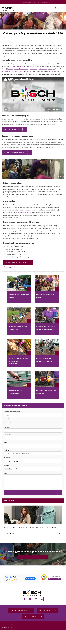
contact (46, 215)
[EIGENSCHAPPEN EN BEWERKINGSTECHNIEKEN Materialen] (47, 398)
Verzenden (9, 493)
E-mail (6, 442)
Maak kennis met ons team (12, 129)
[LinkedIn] (42, 599)
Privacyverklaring (7, 624)
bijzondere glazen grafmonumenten (17, 69)
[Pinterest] (36, 599)
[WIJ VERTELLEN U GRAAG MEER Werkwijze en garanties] (47, 366)
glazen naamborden (18, 66)
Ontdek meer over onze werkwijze (14, 152)
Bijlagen (6, 465)
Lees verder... (46, 2)
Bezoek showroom (30, 616)
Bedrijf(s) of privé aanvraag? (12, 412)
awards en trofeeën (17, 71)
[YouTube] (30, 599)
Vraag (6, 473)
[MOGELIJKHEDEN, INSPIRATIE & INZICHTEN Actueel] (19, 302)
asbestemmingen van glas (47, 69)
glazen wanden (6, 71)
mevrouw (15, 423)
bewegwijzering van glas (33, 66)
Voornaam (7, 427)
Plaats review (30, 578)
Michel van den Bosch (24, 212)
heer (7, 423)
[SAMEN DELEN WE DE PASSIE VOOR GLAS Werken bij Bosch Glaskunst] (47, 334)
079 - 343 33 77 (56, 8)
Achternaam (8, 435)
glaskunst (28, 71)
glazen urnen (33, 69)
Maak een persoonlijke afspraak (16, 262)
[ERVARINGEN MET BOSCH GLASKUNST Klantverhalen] (19, 334)
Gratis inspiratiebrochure (19, 610)
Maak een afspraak (45, 610)
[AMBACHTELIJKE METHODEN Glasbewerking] (19, 398)
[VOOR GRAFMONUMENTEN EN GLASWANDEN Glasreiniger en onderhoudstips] (19, 366)
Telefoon (7, 450)
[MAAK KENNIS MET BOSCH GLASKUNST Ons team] (47, 302)
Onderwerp (7, 458)
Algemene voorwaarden (8, 626)
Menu (62, 8)
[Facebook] (24, 599)
